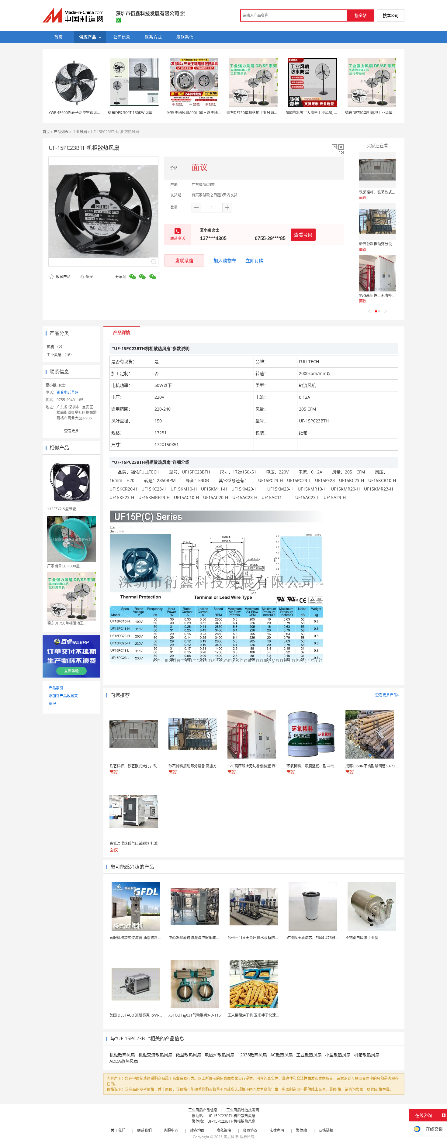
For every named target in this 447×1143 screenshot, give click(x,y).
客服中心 (171, 1130)
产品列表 (61, 131)
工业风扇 (79, 131)
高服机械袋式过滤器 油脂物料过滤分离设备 (144, 937)
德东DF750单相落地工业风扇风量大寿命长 (261, 112)
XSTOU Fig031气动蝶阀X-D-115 (194, 1015)
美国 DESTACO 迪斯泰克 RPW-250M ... (141, 1015)
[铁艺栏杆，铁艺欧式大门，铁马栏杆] (377, 170)
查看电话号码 (67, 392)
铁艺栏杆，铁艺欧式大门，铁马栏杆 (388, 192)
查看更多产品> (387, 694)
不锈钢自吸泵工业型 (361, 937)
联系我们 (144, 1130)
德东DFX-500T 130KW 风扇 (130, 112)
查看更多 (71, 430)
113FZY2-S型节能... (63, 508)
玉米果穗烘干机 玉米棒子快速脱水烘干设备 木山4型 (269, 1015)
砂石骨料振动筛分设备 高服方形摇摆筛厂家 (394, 243)
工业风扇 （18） (60, 354)
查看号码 (303, 235)
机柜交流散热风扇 (155, 1055)
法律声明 (276, 1130)
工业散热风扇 (309, 1055)
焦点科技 (231, 1136)
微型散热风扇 (188, 1055)
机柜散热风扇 (122, 1055)
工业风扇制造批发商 (242, 1110)
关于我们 (118, 1130)
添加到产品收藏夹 (63, 695)
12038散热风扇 (252, 1055)
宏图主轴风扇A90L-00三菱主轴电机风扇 (199, 112)
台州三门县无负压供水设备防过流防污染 (260, 937)
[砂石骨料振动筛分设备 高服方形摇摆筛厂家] (377, 221)
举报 (89, 276)
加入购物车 (224, 260)
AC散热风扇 (281, 1055)
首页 (46, 131)
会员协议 (250, 1130)
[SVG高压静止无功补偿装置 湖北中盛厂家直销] (377, 273)
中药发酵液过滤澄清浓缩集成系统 (195, 937)
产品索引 (56, 687)
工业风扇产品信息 (202, 1110)
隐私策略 (224, 1130)
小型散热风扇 (338, 1055)
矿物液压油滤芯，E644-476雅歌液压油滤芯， (323, 937)
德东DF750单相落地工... (66, 623)
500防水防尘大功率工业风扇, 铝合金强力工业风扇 (326, 112)
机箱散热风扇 (366, 1055)
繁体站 (301, 1130)
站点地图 (197, 1130)
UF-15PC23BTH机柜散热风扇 (231, 1115)
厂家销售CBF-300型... (64, 566)
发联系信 (184, 260)
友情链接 (326, 1130)
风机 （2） (55, 346)
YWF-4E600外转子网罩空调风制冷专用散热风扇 (87, 112)
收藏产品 (63, 276)
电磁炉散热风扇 (219, 1055)
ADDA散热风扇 (123, 1061)
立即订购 (254, 260)
